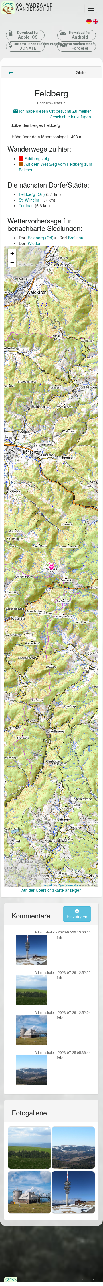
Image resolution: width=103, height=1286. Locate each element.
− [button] (12, 262)
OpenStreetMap (69, 885)
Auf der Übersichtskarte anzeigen (51, 890)
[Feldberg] (51, 566)
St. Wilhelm (29, 200)
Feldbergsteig (36, 158)
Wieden (34, 243)
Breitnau (75, 237)
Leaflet (47, 885)
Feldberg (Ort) (32, 194)
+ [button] (12, 253)
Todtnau (26, 205)
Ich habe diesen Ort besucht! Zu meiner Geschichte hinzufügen (54, 113)
